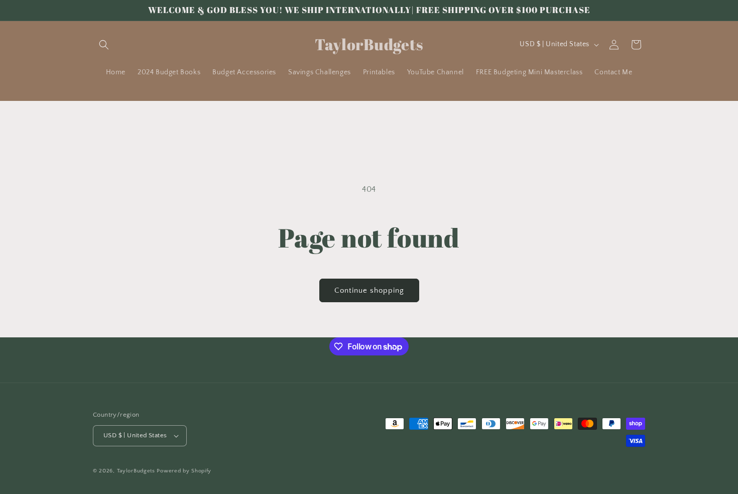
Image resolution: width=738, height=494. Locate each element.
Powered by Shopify (184, 471)
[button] (104, 45)
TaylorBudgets (136, 471)
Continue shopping (369, 290)
